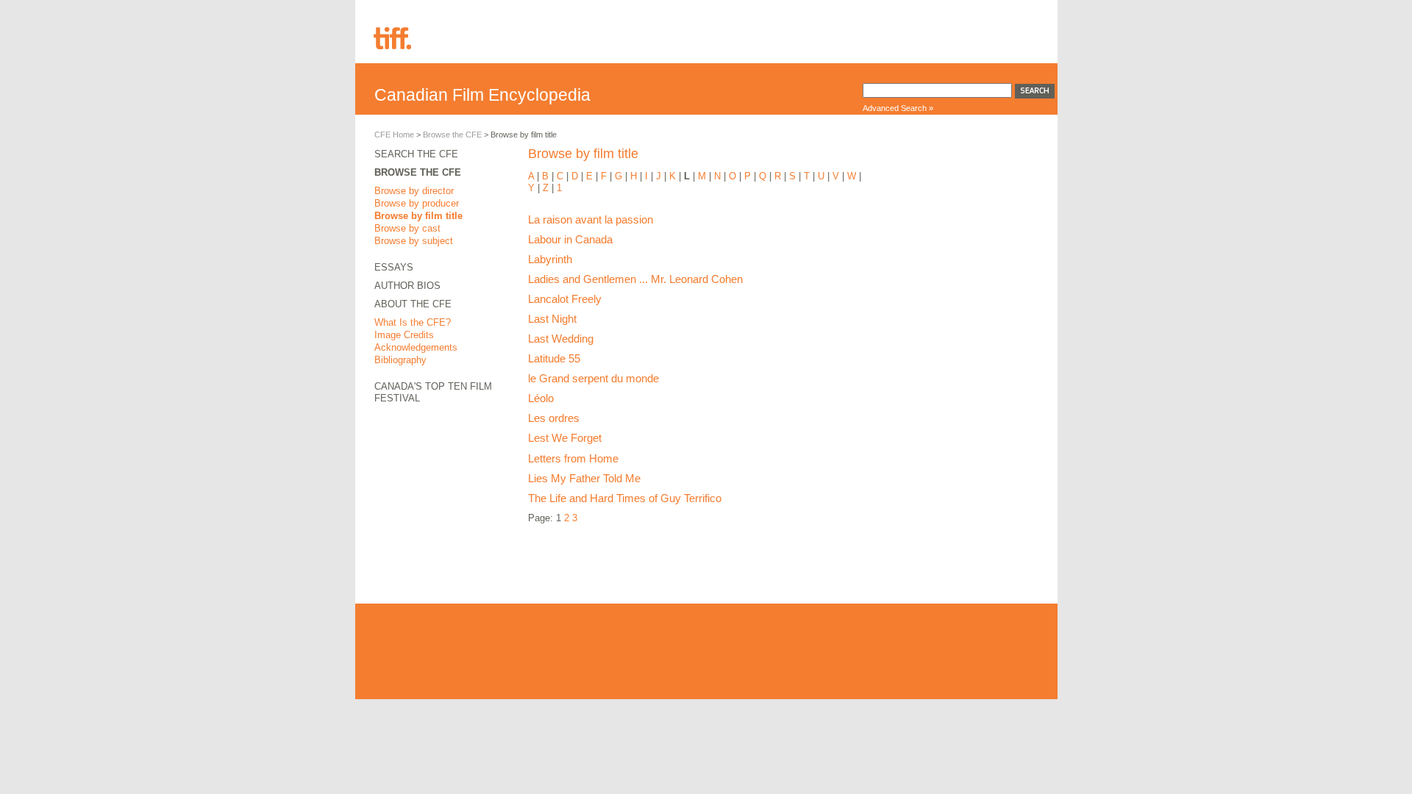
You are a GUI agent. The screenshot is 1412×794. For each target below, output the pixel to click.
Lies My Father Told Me (584, 478)
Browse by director (414, 190)
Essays (393, 267)
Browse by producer (416, 203)
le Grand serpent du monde (593, 378)
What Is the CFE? (412, 322)
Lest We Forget (565, 438)
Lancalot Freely (565, 299)
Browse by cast (407, 228)
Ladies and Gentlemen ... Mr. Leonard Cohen (635, 279)
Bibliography (400, 359)
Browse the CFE (452, 134)
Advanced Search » (898, 108)
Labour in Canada (570, 239)
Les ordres (554, 418)
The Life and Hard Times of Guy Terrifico (624, 498)
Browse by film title (418, 215)
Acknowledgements (415, 347)
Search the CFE (416, 154)
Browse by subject (413, 240)
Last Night (552, 318)
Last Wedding (560, 338)
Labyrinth (550, 259)
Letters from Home (573, 458)
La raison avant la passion (590, 219)
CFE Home (394, 134)
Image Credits (404, 334)
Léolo (541, 398)
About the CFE (413, 304)
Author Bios (407, 285)
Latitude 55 (554, 358)
